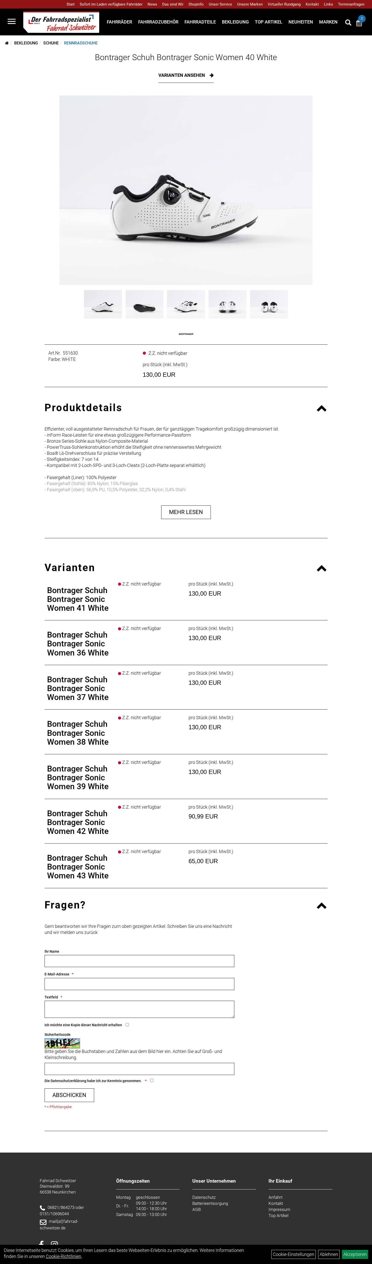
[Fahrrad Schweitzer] (61, 22)
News (152, 4)
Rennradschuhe (81, 43)
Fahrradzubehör (158, 22)
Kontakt (312, 4)
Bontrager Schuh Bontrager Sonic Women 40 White (186, 57)
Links (328, 4)
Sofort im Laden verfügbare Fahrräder (111, 4)
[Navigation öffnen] (11, 22)
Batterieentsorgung (210, 1203)
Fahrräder (119, 22)
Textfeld (51, 997)
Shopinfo (196, 4)
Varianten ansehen (182, 75)
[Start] (7, 43)
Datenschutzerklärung (68, 1081)
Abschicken (69, 1095)
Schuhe (51, 43)
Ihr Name (52, 951)
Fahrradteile (200, 22)
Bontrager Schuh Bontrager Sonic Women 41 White (78, 599)
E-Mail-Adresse (57, 974)
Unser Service (220, 4)
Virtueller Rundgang (284, 4)
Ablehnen (329, 1254)
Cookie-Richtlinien (63, 1256)
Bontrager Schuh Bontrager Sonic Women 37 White (78, 688)
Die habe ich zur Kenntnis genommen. (93, 1081)
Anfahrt (275, 1197)
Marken (328, 22)
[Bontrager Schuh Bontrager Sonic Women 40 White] (185, 190)
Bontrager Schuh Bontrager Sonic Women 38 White (78, 732)
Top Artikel (268, 22)
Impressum (279, 1209)
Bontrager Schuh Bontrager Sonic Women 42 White (78, 822)
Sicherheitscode (58, 1035)
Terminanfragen (351, 4)
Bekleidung (235, 22)
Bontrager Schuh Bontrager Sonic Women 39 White (78, 777)
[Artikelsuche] (348, 23)
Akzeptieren (355, 1254)
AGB (196, 1209)
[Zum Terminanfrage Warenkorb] (359, 23)
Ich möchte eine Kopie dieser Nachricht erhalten (83, 1025)
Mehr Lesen (186, 512)
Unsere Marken (250, 4)
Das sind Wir (172, 4)
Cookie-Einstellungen (293, 1254)
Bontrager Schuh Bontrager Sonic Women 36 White (78, 643)
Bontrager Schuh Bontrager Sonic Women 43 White (78, 866)
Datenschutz (204, 1197)
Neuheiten (300, 22)
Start (71, 4)
